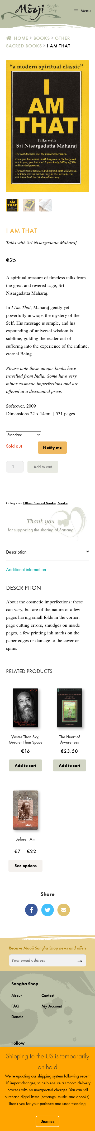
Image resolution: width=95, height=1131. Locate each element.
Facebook (31, 910)
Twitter (47, 910)
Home (21, 38)
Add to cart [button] (25, 765)
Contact (47, 995)
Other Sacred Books (39, 503)
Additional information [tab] (26, 569)
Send (79, 961)
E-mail (63, 910)
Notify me (52, 447)
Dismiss (47, 1121)
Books (42, 38)
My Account (51, 1006)
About (16, 995)
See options (26, 865)
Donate (17, 1016)
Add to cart (43, 467)
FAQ (15, 1006)
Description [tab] (16, 552)
